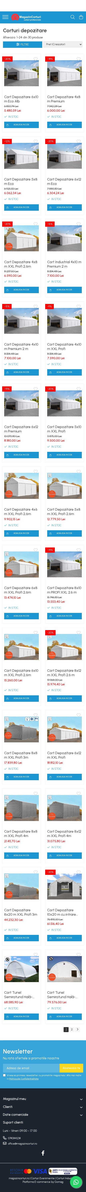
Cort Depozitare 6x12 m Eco (64, 181)
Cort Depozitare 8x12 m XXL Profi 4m (64, 833)
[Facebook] (43, 1153)
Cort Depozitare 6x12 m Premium (21, 429)
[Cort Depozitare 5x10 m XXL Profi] (64, 403)
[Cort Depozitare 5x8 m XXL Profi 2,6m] (64, 486)
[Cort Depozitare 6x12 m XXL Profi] (64, 729)
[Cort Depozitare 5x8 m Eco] (21, 155)
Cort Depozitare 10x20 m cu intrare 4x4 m (61, 912)
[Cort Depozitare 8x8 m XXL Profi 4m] (21, 808)
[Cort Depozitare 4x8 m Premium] (64, 73)
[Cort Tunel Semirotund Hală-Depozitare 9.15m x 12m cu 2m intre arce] (64, 969)
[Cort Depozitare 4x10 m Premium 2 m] (21, 321)
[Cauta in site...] (73, 17)
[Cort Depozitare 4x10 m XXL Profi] (64, 321)
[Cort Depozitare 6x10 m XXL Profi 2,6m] (21, 647)
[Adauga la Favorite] (35, 59)
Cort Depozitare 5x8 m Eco (20, 181)
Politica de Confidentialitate (24, 1078)
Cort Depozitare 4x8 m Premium (63, 99)
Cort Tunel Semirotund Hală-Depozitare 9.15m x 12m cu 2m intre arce (63, 994)
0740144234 (14, 1138)
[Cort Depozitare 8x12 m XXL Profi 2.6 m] (64, 647)
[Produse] (5, 17)
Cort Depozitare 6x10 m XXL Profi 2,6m (21, 672)
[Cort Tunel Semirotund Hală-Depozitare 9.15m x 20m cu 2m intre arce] (21, 969)
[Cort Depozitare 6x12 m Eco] (64, 155)
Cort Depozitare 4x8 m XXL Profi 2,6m (20, 264)
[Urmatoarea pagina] (77, 1029)
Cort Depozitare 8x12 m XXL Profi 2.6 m (64, 672)
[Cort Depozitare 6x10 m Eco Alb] (21, 73)
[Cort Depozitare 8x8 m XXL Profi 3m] (21, 729)
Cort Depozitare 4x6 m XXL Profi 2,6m (20, 511)
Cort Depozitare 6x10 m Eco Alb (21, 99)
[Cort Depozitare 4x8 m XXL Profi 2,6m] (21, 238)
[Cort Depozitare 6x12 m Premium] (21, 403)
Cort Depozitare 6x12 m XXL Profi (64, 755)
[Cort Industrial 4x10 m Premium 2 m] (64, 238)
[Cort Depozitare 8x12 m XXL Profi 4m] (64, 808)
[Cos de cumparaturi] (81, 17)
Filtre (24, 44)
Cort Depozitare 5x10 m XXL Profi (64, 429)
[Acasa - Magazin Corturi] (26, 17)
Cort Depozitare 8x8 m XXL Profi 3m (20, 755)
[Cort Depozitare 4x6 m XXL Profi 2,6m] (21, 486)
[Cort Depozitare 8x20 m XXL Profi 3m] (21, 886)
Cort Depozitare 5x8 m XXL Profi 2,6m (63, 511)
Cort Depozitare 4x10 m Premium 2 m (21, 346)
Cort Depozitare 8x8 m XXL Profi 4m (20, 833)
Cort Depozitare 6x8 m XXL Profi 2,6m (20, 590)
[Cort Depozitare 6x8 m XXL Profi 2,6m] (21, 564)
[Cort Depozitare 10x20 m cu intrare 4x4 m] (64, 886)
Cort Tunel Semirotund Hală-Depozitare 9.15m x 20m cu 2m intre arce (21, 994)
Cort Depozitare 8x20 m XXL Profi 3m (20, 912)
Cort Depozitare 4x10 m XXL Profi (64, 346)
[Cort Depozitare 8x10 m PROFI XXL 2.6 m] (64, 564)
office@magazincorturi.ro (22, 1143)
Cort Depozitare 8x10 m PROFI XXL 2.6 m (64, 590)
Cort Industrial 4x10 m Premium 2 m (64, 264)
